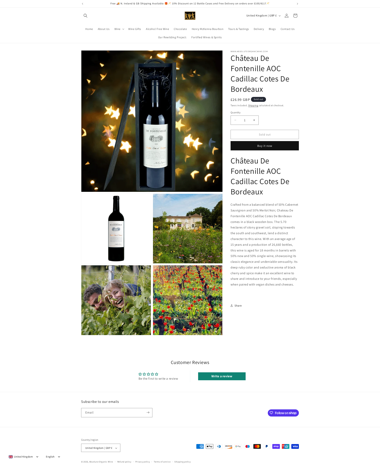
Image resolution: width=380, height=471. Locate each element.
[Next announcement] (297, 4)
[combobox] (21, 456)
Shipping (253, 105)
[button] (85, 15)
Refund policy (124, 461)
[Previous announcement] (82, 4)
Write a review (221, 376)
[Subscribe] (147, 412)
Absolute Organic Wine (101, 461)
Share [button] (238, 305)
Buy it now (264, 146)
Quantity (235, 112)
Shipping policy (182, 461)
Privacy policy (142, 461)
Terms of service (162, 461)
